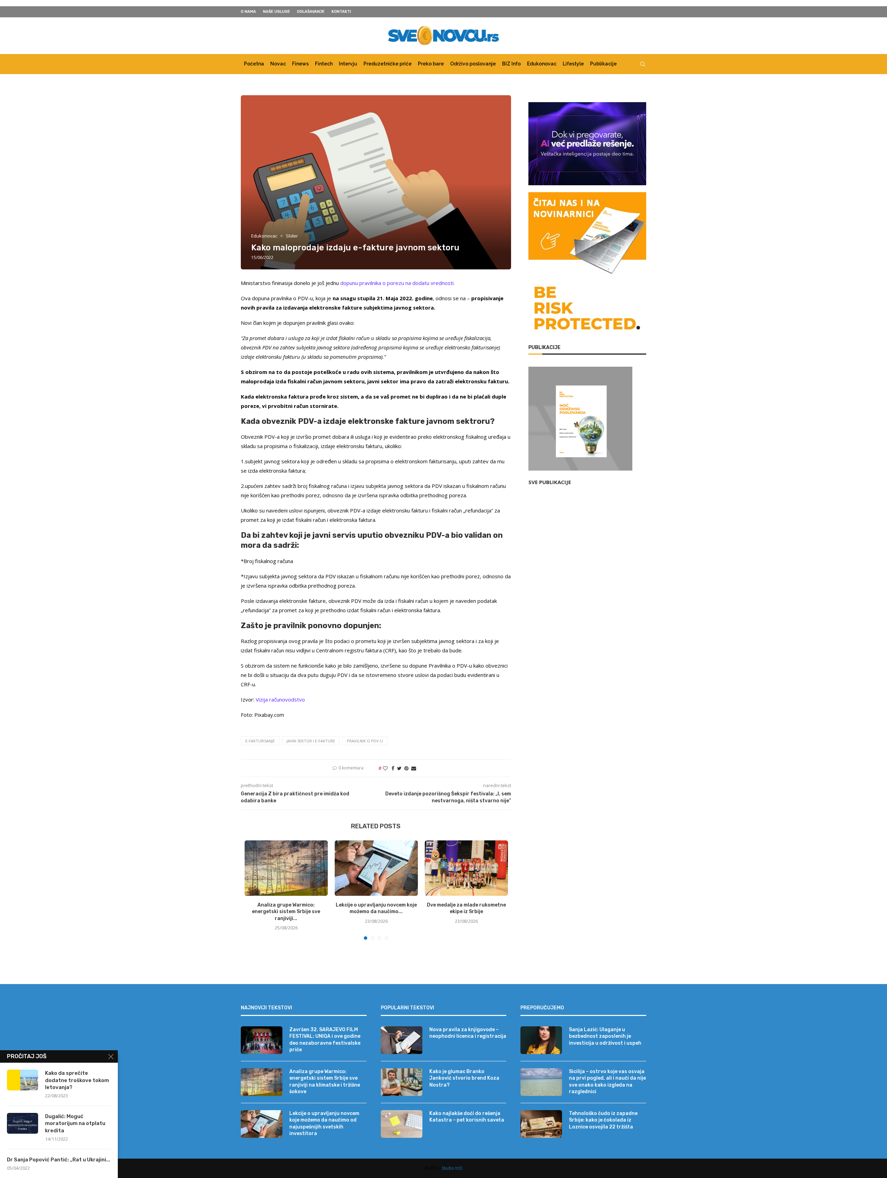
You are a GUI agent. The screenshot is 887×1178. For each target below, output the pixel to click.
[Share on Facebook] (393, 768)
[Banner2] (587, 143)
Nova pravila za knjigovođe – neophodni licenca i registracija (467, 1033)
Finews (300, 63)
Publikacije (603, 63)
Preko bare (431, 63)
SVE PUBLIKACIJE (549, 482)
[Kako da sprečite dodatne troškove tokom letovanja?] (22, 1080)
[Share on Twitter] (399, 768)
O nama (248, 11)
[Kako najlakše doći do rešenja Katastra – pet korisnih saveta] (401, 1124)
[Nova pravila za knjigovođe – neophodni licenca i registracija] (401, 1040)
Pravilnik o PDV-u (365, 740)
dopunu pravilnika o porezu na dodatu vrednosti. (397, 282)
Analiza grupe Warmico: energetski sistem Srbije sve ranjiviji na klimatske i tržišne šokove (324, 1082)
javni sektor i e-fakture (311, 740)
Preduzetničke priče (387, 63)
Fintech (324, 63)
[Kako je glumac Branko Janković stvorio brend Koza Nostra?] (401, 1082)
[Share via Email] (413, 768)
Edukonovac (541, 63)
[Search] (642, 64)
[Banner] (587, 309)
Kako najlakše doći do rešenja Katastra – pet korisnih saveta (466, 1116)
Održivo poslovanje (473, 63)
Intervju (348, 63)
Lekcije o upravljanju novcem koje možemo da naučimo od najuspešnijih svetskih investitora (324, 1123)
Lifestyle (573, 63)
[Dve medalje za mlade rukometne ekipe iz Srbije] (466, 868)
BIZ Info (511, 63)
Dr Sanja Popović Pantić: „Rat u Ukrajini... (58, 1160)
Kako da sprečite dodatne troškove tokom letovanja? (77, 1080)
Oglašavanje (311, 11)
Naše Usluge (276, 11)
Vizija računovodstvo (280, 699)
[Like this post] (385, 768)
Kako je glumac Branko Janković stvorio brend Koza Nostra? (464, 1078)
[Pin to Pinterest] (406, 768)
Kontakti (341, 11)
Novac (278, 63)
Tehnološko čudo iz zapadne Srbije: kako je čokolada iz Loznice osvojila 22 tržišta (603, 1120)
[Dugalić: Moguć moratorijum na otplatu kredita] (22, 1123)
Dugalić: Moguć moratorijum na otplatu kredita (75, 1123)
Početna (254, 63)
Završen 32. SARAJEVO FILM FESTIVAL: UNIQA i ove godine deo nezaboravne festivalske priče (324, 1040)
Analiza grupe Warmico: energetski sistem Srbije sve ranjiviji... (286, 911)
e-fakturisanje (260, 740)
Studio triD (452, 1168)
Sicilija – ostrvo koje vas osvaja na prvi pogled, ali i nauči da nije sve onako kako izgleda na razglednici (607, 1082)
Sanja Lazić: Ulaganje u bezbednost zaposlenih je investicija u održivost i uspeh (605, 1036)
